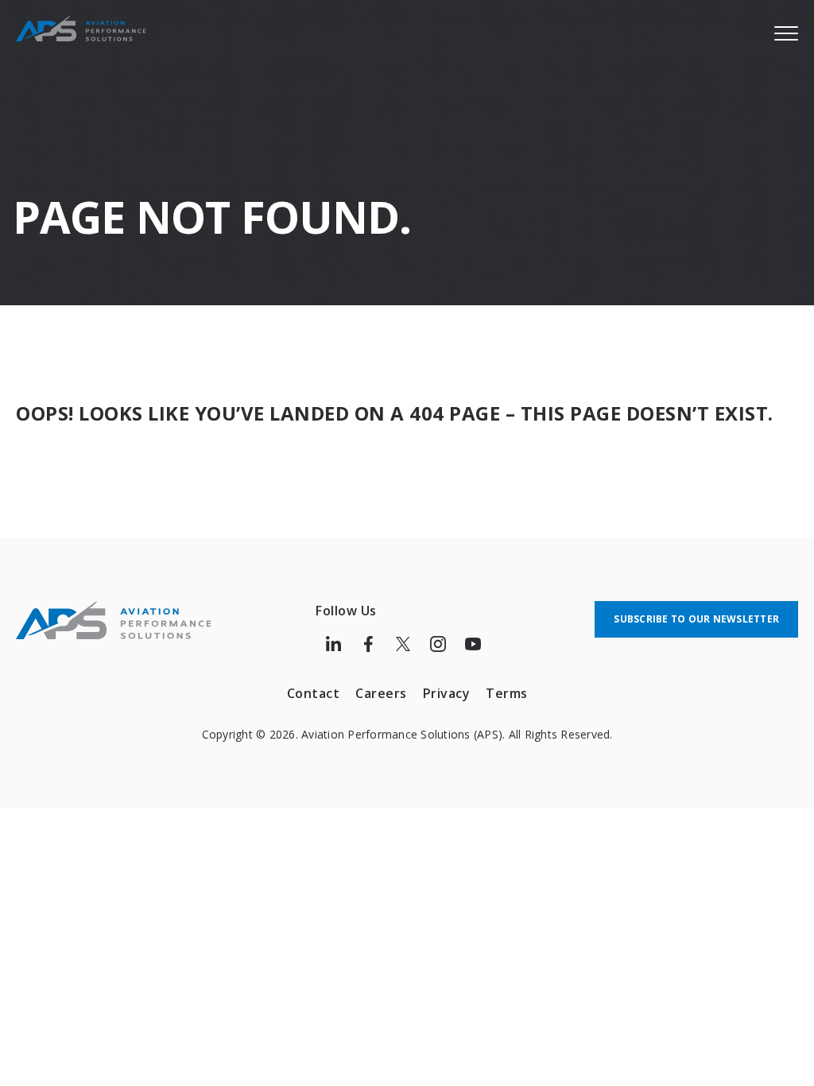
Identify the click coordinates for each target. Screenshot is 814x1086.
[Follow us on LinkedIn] (333, 643)
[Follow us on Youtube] (472, 643)
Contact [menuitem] (313, 693)
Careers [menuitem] (381, 693)
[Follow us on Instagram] (438, 643)
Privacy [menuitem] (447, 693)
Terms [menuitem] (507, 693)
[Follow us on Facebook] (368, 643)
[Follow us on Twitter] (403, 643)
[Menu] (786, 33)
